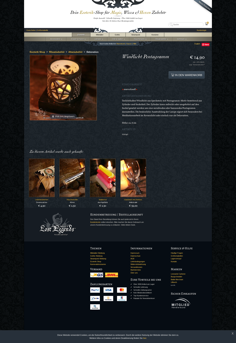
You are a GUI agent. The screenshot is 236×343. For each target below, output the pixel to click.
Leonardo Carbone (178, 274)
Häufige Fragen (177, 253)
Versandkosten (136, 267)
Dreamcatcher (41, 202)
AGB (132, 259)
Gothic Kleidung (96, 256)
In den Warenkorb (188, 75)
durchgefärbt (103, 202)
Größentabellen (177, 256)
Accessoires (54, 39)
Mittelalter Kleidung (97, 253)
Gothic (117, 35)
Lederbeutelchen (41, 200)
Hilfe (134, 44)
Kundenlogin (201, 30)
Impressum (135, 253)
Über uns (134, 273)
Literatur (97, 39)
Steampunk (135, 35)
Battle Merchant (177, 279)
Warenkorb (120, 44)
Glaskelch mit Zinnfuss (133, 200)
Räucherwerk (139, 39)
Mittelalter (99, 35)
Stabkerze (103, 200)
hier (144, 338)
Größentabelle (42, 30)
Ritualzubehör (160, 39)
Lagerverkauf (176, 259)
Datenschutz (135, 256)
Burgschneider (176, 277)
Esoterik (81, 35)
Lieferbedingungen (138, 261)
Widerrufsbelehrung (138, 264)
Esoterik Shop (95, 261)
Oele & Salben (117, 39)
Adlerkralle (133, 202)
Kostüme (155, 35)
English (197, 44)
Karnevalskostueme (98, 264)
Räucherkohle (72, 200)
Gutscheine (30, 30)
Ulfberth (174, 282)
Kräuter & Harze (77, 39)
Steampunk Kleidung (98, 259)
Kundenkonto (95, 222)
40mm (72, 202)
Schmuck (180, 39)
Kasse (129, 44)
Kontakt (174, 261)
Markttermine (136, 270)
